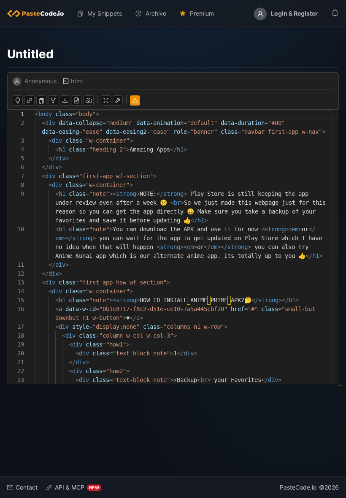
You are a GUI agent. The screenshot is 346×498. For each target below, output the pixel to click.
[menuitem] (38, 13)
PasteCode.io (298, 487)
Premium (202, 13)
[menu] (173, 13)
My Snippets (104, 13)
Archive (156, 13)
